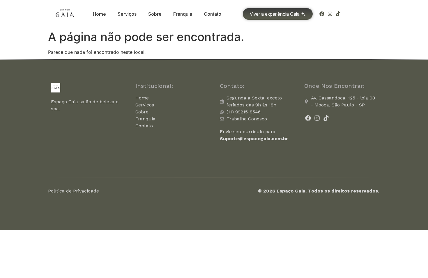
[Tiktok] (338, 13)
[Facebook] (322, 13)
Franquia (182, 14)
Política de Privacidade (73, 191)
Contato (212, 14)
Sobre (155, 14)
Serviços (127, 14)
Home (99, 14)
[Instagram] (330, 13)
